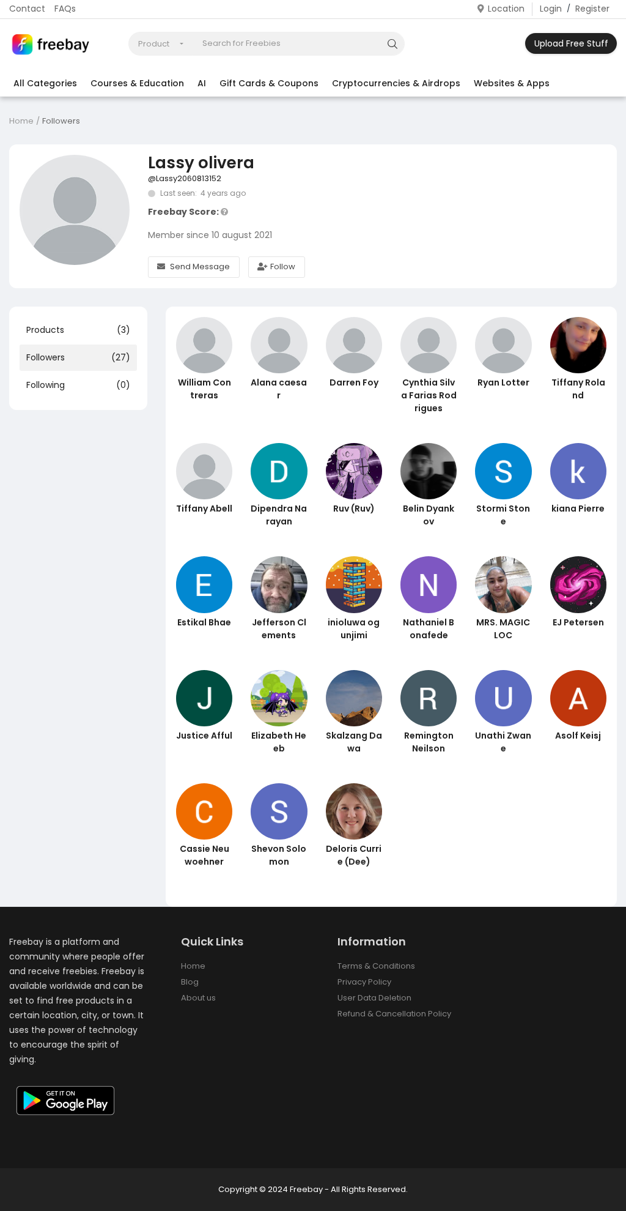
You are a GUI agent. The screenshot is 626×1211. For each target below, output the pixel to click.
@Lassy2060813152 (184, 178)
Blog (190, 982)
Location (506, 8)
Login (551, 8)
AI (201, 83)
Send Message (200, 266)
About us (198, 998)
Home (21, 121)
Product (153, 44)
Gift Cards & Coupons (269, 83)
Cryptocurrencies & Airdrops (396, 83)
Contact (27, 8)
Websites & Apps (512, 83)
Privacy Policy (364, 982)
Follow (282, 266)
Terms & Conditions (376, 966)
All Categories (45, 83)
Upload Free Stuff (571, 43)
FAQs (65, 8)
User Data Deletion (374, 998)
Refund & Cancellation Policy (394, 1013)
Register (592, 8)
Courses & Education (137, 83)
